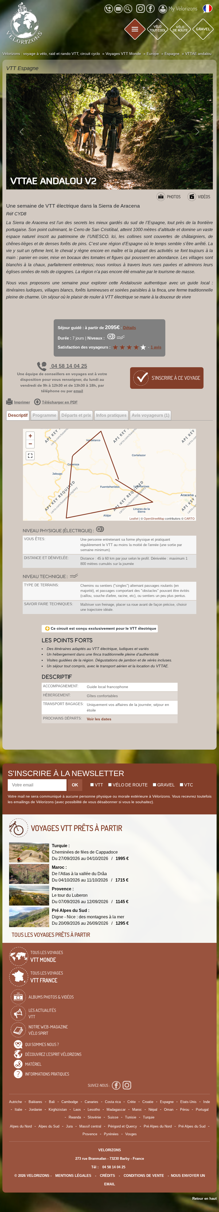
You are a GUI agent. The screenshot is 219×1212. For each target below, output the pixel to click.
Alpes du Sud (48, 1126)
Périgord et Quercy (122, 1126)
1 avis (156, 347)
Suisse (113, 1117)
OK (75, 785)
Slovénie (94, 1117)
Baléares (35, 1102)
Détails (129, 327)
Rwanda (75, 1117)
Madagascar (116, 1110)
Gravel (165, 785)
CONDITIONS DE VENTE (144, 1176)
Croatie (147, 1102)
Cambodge (69, 1102)
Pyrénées (111, 1134)
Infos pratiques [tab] (111, 415)
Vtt (98, 785)
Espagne (167, 1102)
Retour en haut (204, 1199)
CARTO (189, 518)
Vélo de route (130, 785)
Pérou (184, 1110)
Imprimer (22, 402)
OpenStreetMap (154, 518)
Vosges (131, 1134)
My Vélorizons (183, 8)
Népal (152, 1110)
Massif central (90, 1126)
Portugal (202, 1110)
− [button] (30, 444)
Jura (69, 1126)
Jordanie (35, 1110)
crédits (107, 1176)
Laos (77, 1110)
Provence (90, 1134)
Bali (52, 1102)
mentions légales (73, 1176)
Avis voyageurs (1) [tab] (150, 415)
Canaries (91, 1102)
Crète (131, 1102)
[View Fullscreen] (30, 456)
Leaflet (134, 518)
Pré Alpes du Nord (158, 1126)
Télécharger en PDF (60, 402)
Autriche (15, 1102)
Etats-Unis (188, 1102)
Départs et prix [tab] (76, 415)
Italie (18, 1110)
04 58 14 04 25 (68, 366)
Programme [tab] (44, 415)
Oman (168, 1110)
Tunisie (130, 1117)
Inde (206, 1102)
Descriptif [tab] (18, 415)
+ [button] (30, 436)
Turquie (148, 1117)
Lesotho (94, 1110)
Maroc (137, 1110)
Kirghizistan (58, 1110)
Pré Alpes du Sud (191, 1126)
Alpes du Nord (21, 1126)
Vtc (188, 785)
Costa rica (113, 1102)
